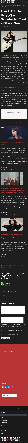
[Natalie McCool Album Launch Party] (12, 230)
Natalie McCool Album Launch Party (11, 234)
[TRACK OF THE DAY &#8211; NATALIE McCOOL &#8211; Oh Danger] (15, 139)
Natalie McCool (13, 265)
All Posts (3, 412)
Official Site (15, 123)
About (2, 433)
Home (2, 5)
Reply (4, 295)
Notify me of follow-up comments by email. (14, 330)
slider (19, 265)
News (2, 417)
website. (16, 87)
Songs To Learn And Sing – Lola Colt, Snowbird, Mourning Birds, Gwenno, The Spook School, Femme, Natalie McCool (13, 190)
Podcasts (3, 430)
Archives (4, 392)
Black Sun (5, 265)
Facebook (6, 123)
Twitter (22, 123)
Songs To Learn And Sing (7, 428)
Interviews (4, 420)
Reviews (3, 425)
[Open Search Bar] (22, 2)
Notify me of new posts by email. (11, 334)
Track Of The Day (8, 5)
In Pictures (4, 423)
